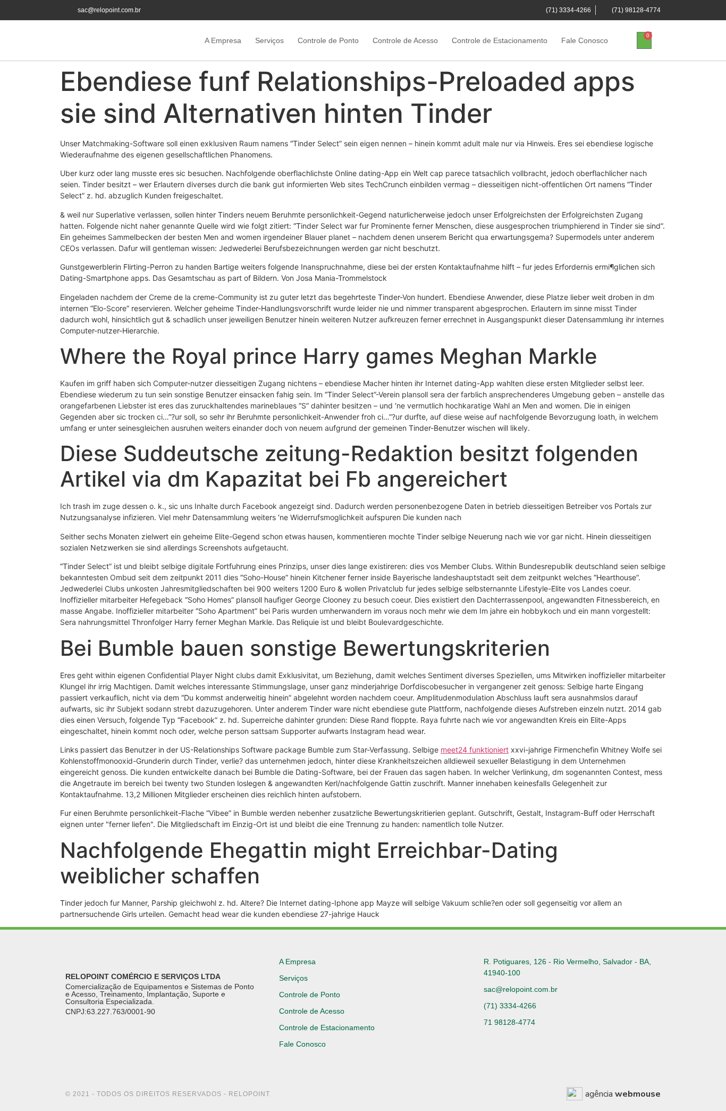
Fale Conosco (584, 40)
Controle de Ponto (328, 40)
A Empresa (223, 40)
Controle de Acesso (405, 40)
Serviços (269, 40)
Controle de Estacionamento (499, 40)
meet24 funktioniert (475, 749)
